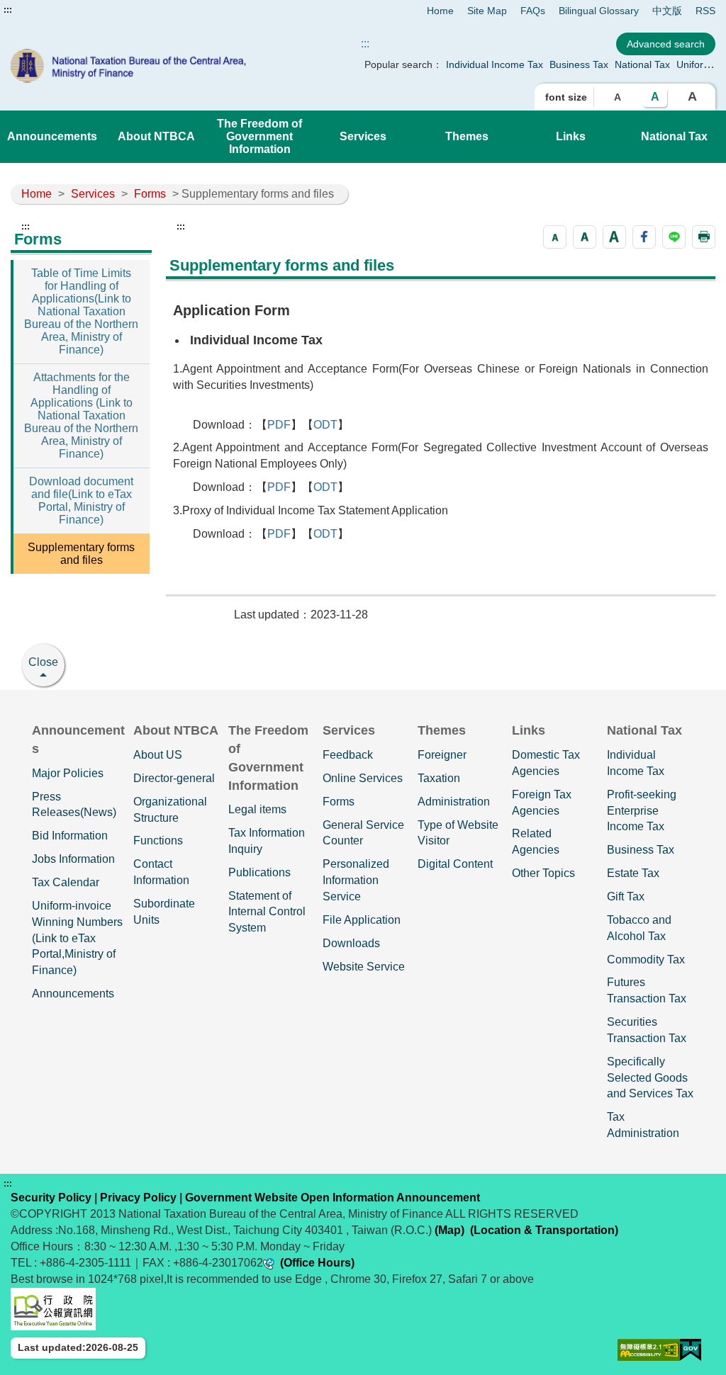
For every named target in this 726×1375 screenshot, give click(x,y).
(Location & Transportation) (544, 1230)
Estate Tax (633, 873)
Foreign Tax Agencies (541, 802)
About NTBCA (156, 136)
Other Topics (543, 873)
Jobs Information (73, 859)
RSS (705, 10)
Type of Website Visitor (458, 833)
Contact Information (161, 872)
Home (440, 10)
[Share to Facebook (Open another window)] (644, 237)
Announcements (52, 136)
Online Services (363, 778)
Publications (259, 872)
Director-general (174, 778)
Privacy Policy (138, 1198)
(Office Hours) (317, 1263)
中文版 (667, 10)
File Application (362, 920)
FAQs (532, 10)
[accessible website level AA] (649, 1350)
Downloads (351, 943)
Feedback (348, 755)
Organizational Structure (170, 810)
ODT (325, 425)
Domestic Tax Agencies (546, 763)
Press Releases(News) (74, 805)
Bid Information (70, 836)
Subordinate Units (164, 912)
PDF (279, 425)
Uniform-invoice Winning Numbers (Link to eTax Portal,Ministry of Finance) (77, 938)
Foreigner (442, 755)
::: (8, 10)
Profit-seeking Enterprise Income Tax (641, 810)
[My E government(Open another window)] (690, 1350)
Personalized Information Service (356, 880)
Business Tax (578, 64)
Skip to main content (53, 10)
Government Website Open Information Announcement (332, 1198)
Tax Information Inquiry (266, 841)
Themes (466, 136)
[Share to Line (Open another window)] (674, 237)
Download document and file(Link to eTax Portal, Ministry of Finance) (81, 500)
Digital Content (455, 864)
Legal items (257, 809)
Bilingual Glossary (599, 10)
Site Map (487, 10)
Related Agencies (535, 841)
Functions (158, 840)
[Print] (703, 237)
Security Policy (51, 1198)
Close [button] (43, 662)
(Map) (449, 1230)
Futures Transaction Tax (646, 990)
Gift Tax (625, 896)
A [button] (617, 97)
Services (363, 136)
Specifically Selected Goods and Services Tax (650, 1078)
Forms (150, 194)
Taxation (439, 778)
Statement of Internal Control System (267, 912)
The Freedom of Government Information (259, 136)
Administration (454, 802)
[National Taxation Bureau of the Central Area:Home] (152, 66)
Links (571, 136)
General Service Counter (363, 833)
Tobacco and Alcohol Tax (639, 928)
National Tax (642, 64)
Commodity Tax (646, 960)
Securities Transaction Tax (646, 1030)
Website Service (364, 967)
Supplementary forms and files (81, 553)
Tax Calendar (65, 882)
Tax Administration (643, 1125)
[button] (554, 237)
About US (157, 755)
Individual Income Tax (494, 64)
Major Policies (68, 773)
